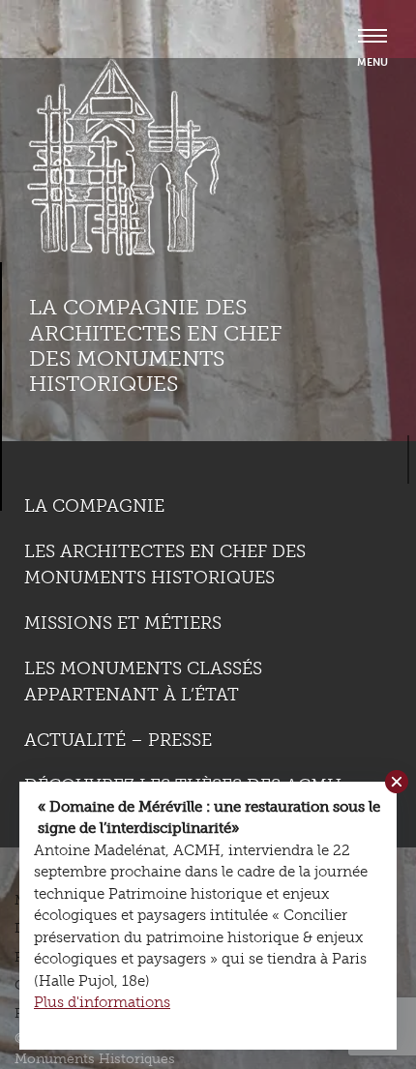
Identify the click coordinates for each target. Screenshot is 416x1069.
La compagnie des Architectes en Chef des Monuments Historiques (155, 345)
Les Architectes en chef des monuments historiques (165, 564)
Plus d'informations (102, 1002)
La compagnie (94, 506)
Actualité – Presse (118, 740)
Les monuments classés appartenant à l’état (143, 681)
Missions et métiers (123, 623)
